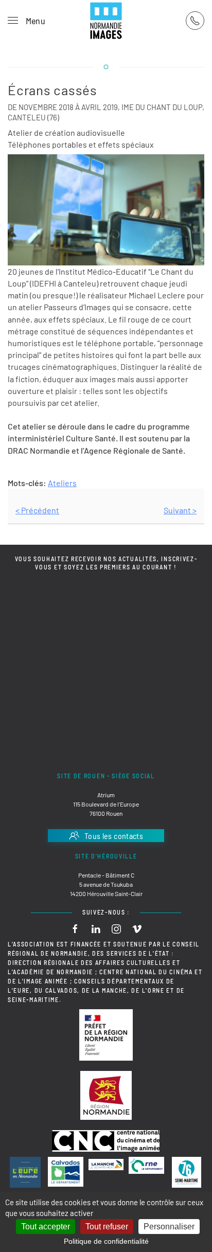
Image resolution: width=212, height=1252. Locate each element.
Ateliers (62, 483)
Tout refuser (106, 1226)
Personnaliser (169, 1226)
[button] (26, 20)
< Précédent (37, 510)
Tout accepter (45, 1226)
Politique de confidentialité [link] (106, 1241)
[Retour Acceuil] (106, 20)
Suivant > (180, 510)
